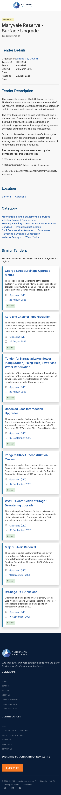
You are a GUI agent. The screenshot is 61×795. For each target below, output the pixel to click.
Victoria (6, 196)
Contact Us (7, 749)
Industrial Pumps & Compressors (19, 220)
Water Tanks (32, 237)
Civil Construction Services (18, 230)
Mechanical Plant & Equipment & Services (26, 216)
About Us (6, 695)
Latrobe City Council (27, 58)
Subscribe (12, 767)
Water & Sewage (11, 237)
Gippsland (20, 196)
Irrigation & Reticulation (28, 227)
